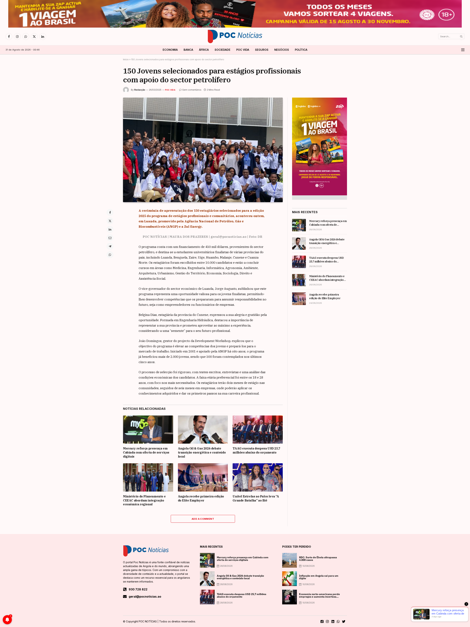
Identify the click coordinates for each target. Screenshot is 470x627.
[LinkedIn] (109, 229)
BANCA (188, 49)
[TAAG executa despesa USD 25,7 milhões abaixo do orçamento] (258, 429)
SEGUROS (261, 49)
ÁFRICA (204, 49)
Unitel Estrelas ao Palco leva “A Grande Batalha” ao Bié (256, 498)
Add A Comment (203, 518)
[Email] (109, 237)
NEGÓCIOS (281, 49)
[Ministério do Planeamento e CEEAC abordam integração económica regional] (148, 477)
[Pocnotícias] (235, 36)
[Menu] (462, 50)
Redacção (139, 89)
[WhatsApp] (109, 254)
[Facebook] (109, 212)
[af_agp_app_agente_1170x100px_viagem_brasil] (235, 26)
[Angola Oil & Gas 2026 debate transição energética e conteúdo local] (203, 429)
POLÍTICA (301, 49)
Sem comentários (191, 89)
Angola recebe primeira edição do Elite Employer (201, 498)
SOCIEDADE (222, 49)
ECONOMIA (170, 49)
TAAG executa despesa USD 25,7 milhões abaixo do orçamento (256, 450)
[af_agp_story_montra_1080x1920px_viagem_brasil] (319, 194)
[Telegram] (109, 246)
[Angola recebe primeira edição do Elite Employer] (203, 477)
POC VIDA (242, 49)
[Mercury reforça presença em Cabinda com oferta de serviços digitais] (148, 429)
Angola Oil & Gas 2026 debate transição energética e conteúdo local (202, 452)
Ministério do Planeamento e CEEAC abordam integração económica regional (144, 500)
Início (126, 59)
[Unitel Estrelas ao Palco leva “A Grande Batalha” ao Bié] (258, 477)
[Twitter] (109, 220)
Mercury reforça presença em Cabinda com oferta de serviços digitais (146, 452)
